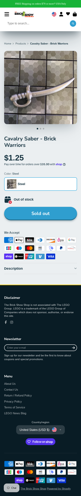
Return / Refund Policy (18, 395)
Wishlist (68, 14)
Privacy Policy (13, 401)
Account (61, 14)
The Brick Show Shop (33, 488)
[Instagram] (11, 322)
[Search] (73, 23)
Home (7, 43)
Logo (24, 14)
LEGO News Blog (15, 413)
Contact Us (11, 389)
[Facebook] (6, 322)
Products (20, 43)
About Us (10, 383)
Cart (75, 14)
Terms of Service (14, 407)
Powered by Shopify (59, 488)
